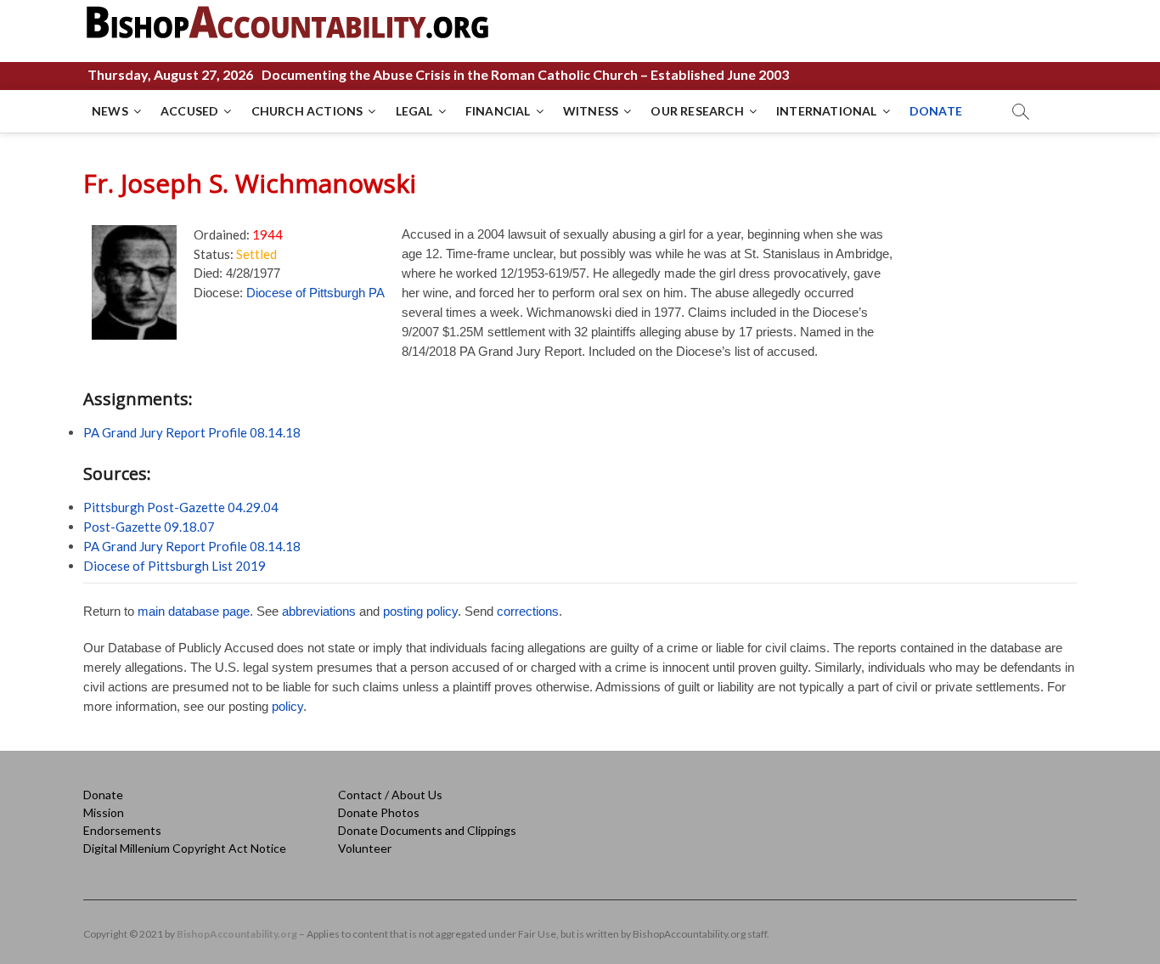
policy (287, 706)
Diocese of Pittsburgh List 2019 (174, 565)
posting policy (420, 611)
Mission (103, 812)
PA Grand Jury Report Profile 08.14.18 (192, 432)
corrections (528, 611)
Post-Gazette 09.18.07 (149, 526)
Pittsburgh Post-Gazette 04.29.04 (181, 507)
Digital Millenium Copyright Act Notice (184, 848)
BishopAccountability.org (237, 933)
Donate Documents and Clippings (427, 830)
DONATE (935, 111)
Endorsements (122, 830)
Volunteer (364, 848)
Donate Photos (379, 812)
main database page (194, 611)
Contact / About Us (390, 794)
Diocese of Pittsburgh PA (315, 292)
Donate (103, 794)
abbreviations (319, 611)
